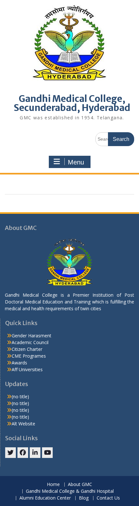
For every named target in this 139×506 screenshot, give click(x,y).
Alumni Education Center (45, 498)
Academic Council (30, 342)
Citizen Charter (27, 349)
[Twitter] (10, 452)
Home (53, 484)
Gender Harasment (31, 335)
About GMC (80, 484)
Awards (19, 363)
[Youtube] (47, 452)
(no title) (20, 396)
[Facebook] (22, 452)
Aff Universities (27, 369)
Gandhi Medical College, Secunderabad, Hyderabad (72, 103)
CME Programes (29, 356)
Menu (76, 162)
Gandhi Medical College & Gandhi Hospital (70, 491)
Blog (84, 498)
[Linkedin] (35, 452)
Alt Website (23, 424)
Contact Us (108, 498)
